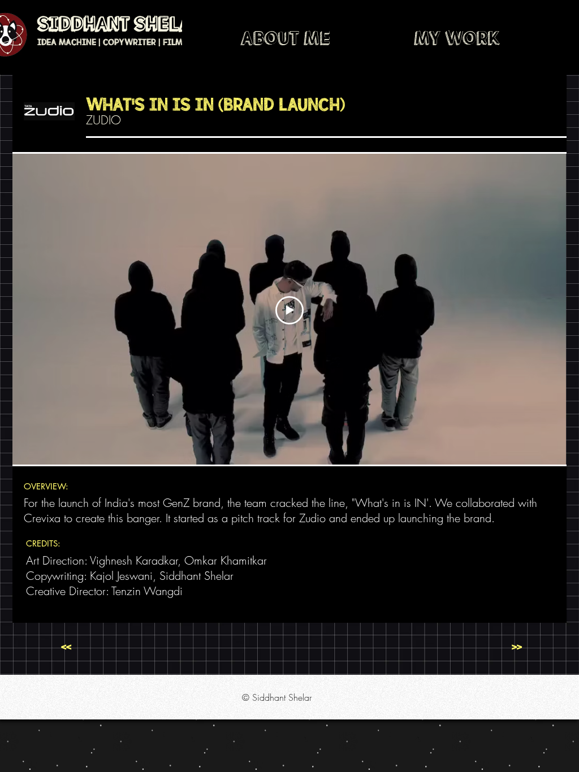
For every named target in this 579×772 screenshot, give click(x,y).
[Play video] (289, 310)
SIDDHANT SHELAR (120, 24)
